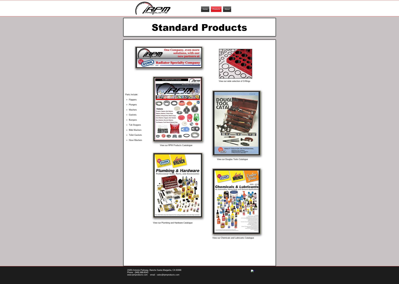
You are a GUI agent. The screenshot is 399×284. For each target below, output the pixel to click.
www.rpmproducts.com (137, 275)
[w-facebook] (253, 271)
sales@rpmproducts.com (168, 275)
